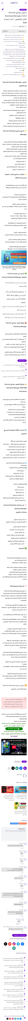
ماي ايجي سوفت (7, 1016)
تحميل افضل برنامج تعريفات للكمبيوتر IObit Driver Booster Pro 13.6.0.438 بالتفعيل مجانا (13, 977)
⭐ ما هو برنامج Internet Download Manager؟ (14, 37)
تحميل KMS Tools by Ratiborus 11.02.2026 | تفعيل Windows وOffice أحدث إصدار (13, 972)
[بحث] (2, 3)
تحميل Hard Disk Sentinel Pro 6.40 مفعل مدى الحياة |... (13, 372)
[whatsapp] (14, 948)
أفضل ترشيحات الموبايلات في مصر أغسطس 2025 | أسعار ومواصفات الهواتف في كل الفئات (13, 1008)
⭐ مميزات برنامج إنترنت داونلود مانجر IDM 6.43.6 (14, 39)
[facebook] (22, 944)
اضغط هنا (14, 736)
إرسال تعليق (21, 828)
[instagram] (14, 944)
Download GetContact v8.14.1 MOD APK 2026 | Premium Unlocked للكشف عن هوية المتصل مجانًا (13, 960)
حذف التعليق (18, 923)
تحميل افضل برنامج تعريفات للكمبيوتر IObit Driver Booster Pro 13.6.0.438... (8, 798)
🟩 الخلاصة (21, 70)
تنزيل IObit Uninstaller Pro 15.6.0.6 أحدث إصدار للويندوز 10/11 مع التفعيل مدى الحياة (13, 996)
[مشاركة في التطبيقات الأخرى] (9, 768)
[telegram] (18, 944)
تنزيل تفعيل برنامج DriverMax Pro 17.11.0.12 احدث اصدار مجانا (14, 366)
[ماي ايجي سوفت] (14, 3)
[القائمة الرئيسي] (26, 3)
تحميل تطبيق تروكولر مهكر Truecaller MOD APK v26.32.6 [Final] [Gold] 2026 (13, 966)
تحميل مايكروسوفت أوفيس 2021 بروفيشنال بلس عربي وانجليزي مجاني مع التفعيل (13, 990)
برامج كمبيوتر (23, 9)
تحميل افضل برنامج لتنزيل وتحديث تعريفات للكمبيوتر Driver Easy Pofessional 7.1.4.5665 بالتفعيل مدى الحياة (13, 984)
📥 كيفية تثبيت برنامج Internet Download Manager (13, 58)
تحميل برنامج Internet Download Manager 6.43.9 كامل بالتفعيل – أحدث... (21, 797)
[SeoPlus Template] (23, 1016)
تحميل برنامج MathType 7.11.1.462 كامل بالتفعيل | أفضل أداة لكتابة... (14, 377)
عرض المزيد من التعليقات (19, 935)
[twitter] (5, 944)
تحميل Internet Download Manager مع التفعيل (14, 35)
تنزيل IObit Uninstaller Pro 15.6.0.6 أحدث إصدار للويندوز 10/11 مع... (20, 813)
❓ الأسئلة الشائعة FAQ (19, 72)
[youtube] (9, 944)
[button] (20, 768)
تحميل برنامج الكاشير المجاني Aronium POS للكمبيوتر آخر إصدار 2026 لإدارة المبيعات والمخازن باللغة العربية (13, 1002)
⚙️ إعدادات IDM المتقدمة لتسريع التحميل (15, 64)
